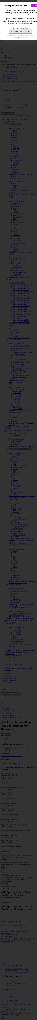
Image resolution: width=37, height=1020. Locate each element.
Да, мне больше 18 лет (20, 31)
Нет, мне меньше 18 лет (21, 28)
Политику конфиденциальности (24, 36)
